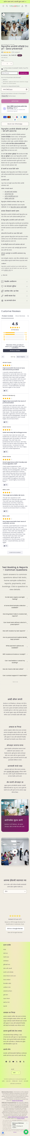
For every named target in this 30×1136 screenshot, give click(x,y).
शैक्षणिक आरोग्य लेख (9, 198)
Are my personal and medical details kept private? (15, 638)
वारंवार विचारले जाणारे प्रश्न (9, 976)
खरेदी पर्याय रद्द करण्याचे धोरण (15, 1083)
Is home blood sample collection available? (15, 607)
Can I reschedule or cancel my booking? (16, 662)
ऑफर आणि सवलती (7, 968)
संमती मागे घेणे (6, 1002)
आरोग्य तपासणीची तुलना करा (11, 196)
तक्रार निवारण (6, 998)
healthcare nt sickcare (14, 1079)
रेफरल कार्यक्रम (6, 980)
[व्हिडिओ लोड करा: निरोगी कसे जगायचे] (15, 851)
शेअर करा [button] (5, 275)
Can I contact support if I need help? (15, 675)
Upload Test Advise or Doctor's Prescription (13, 93)
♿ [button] (3, 1133)
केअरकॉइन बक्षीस (7, 983)
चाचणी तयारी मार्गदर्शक (8, 972)
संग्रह (4, 949)
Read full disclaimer (17, 1100)
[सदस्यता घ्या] (25, 891)
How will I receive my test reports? (15, 631)
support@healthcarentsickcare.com (18, 1117)
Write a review (15, 351)
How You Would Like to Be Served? (11, 77)
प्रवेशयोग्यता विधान (7, 991)
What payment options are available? (16, 647)
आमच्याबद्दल (5, 961)
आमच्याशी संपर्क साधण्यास (13, 771)
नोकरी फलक (6, 957)
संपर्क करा (5, 953)
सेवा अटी (20, 1081)
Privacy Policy (21, 1118)
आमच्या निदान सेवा (9, 194)
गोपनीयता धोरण (15, 1081)
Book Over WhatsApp (15, 124)
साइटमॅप (5, 1006)
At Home (15, 82)
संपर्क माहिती (26, 1081)
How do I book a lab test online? (15, 669)
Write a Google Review (15, 928)
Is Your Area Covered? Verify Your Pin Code (16, 69)
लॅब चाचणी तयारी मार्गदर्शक (11, 192)
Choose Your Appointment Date (10, 86)
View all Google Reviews (15, 932)
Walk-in (5, 79)
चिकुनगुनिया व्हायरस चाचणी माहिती (19, 207)
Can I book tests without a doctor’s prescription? (15, 623)
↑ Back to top (15, 681)
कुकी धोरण (5, 995)
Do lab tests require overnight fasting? (16, 598)
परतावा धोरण (8, 1081)
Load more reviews (15, 552)
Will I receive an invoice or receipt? (15, 654)
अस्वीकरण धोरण (7, 270)
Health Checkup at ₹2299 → (18, 1125)
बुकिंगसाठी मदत (6, 964)
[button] (3, 6)
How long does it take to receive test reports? (15, 615)
